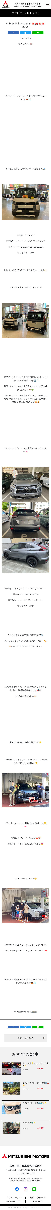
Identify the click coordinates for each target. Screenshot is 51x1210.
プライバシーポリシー (14, 1198)
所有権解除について (13, 1201)
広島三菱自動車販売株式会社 (27, 5)
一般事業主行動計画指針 (37, 1198)
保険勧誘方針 (37, 1201)
